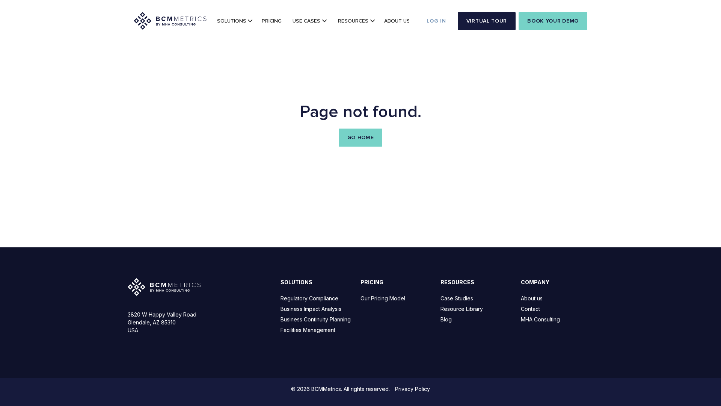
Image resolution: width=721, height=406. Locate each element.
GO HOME (360, 137)
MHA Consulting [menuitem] (540, 319)
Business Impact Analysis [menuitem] (311, 309)
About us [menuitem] (532, 298)
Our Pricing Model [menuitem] (382, 298)
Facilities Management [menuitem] (308, 330)
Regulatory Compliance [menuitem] (309, 298)
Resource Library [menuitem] (461, 309)
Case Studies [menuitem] (456, 298)
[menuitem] (234, 21)
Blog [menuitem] (446, 319)
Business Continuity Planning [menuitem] (316, 319)
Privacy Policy (412, 389)
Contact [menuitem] (530, 309)
